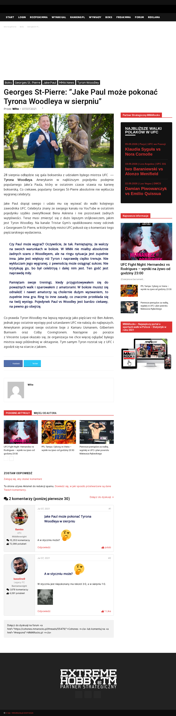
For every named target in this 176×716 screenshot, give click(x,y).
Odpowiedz (44, 547)
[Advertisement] (88, 54)
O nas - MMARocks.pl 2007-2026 (19, 713)
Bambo (19, 529)
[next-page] (11, 458)
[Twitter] (169, 2)
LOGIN (22, 17)
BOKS (108, 17)
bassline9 (19, 578)
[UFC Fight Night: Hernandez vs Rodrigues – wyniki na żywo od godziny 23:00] (21, 432)
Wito (15, 108)
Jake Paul (49, 82)
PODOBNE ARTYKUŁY (18, 413)
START (10, 17)
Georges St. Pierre (27, 82)
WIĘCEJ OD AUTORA (45, 413)
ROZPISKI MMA (39, 17)
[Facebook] (158, 2)
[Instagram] (164, 2)
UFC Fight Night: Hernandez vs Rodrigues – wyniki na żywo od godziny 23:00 (19, 450)
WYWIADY (95, 17)
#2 (109, 558)
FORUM (139, 17)
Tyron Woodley (88, 82)
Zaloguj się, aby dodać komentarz (23, 478)
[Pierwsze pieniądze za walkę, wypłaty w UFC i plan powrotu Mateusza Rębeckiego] (97, 432)
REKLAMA (154, 17)
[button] (168, 17)
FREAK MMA (123, 17)
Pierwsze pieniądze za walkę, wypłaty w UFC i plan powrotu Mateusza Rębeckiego (94, 450)
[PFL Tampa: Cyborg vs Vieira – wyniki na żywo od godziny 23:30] (59, 432)
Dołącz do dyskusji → (102, 497)
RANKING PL (77, 17)
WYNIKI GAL (59, 17)
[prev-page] (6, 458)
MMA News (66, 82)
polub (107, 547)
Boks (22, 26)
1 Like (107, 611)
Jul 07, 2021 (43, 508)
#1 (110, 508)
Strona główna (10, 26)
